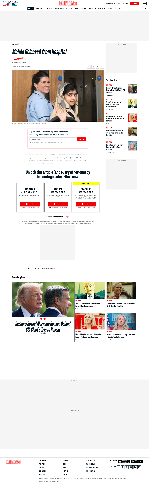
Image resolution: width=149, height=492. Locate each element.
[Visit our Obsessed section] (16, 3)
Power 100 (92, 9)
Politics (78, 9)
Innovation (101, 9)
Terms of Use (51, 142)
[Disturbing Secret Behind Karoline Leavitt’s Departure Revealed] (132, 121)
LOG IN (143, 3)
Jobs (54, 478)
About (41, 478)
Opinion (84, 9)
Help (65, 478)
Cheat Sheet (39, 9)
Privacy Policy (59, 142)
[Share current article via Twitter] (93, 67)
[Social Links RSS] (135, 467)
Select (29, 204)
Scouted (118, 9)
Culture (65, 471)
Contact (46, 478)
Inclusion (95, 478)
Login (67, 217)
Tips (51, 478)
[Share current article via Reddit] (102, 67)
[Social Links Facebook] (118, 467)
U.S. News (110, 9)
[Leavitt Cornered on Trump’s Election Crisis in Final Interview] (132, 150)
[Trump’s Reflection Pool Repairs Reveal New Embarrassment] (132, 107)
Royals (71, 9)
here (53, 268)
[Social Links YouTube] (131, 467)
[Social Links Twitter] (122, 467)
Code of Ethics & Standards (82, 478)
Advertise (60, 478)
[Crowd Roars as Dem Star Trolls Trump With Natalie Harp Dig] (132, 136)
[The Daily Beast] (68, 3)
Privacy (70, 478)
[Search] (146, 9)
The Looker (49, 9)
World (65, 467)
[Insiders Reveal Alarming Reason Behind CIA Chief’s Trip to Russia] (132, 93)
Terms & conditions (104, 478)
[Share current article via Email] (97, 67)
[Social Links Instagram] (127, 467)
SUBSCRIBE (134, 3)
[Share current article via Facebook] (89, 67)
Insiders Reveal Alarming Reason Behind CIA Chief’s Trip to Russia (42, 326)
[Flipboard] (139, 467)
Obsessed (63, 9)
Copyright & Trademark (119, 478)
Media (57, 9)
